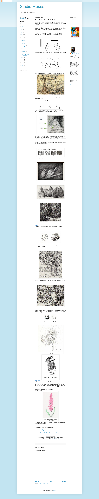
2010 (22, 65)
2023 (22, 28)
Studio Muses (32, 6)
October (23, 43)
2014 (22, 59)
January (23, 52)
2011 (22, 63)
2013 (22, 60)
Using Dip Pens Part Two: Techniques (50, 432)
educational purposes (23, 18)
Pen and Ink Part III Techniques (25, 55)
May (23, 48)
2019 (22, 34)
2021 (22, 31)
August (23, 46)
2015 (22, 57)
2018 (22, 35)
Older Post (64, 481)
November (24, 41)
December (24, 40)
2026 (22, 23)
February (24, 51)
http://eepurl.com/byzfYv (74, 23)
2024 (22, 26)
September (24, 45)
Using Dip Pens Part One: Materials (50, 430)
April (23, 49)
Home (51, 481)
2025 (22, 24)
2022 (22, 29)
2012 (22, 62)
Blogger (54, 490)
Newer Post (37, 481)
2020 (22, 32)
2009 (22, 67)
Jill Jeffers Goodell (75, 53)
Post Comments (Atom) (44, 483)
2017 (22, 37)
